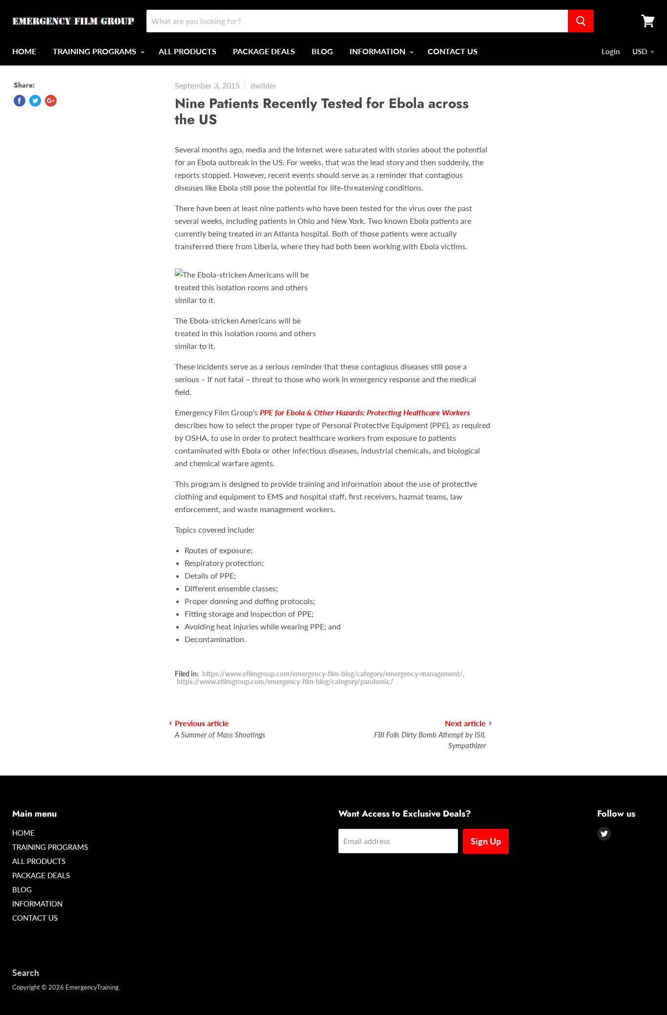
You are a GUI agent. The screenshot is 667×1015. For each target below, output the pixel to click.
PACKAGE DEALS (264, 51)
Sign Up (486, 841)
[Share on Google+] (51, 101)
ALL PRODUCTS (187, 51)
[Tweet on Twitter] (35, 101)
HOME (24, 51)
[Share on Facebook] (19, 101)
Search (25, 972)
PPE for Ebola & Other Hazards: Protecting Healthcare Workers (365, 412)
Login (611, 51)
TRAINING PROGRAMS (95, 51)
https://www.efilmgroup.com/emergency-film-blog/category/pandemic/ (285, 681)
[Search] (581, 21)
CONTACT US (453, 51)
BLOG (322, 51)
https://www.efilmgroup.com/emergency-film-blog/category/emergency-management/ (332, 673)
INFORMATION (378, 51)
